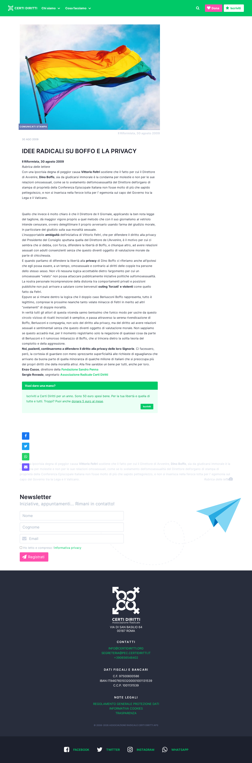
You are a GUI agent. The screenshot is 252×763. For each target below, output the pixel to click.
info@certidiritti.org (126, 648)
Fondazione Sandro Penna (79, 369)
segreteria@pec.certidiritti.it (126, 653)
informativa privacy (67, 548)
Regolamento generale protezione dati (126, 704)
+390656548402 (126, 657)
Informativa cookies (126, 708)
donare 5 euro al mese (87, 401)
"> (227, 479)
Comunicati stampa (33, 126)
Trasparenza (126, 713)
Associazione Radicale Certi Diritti (84, 374)
